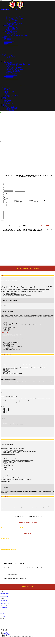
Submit (3, 220)
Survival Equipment (3, 601)
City (45, 200)
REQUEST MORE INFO (27, 586)
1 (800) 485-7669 (7, 634)
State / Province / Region (18, 201)
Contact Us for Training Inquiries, (22, 268)
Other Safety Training (4, 596)
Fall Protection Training (4, 593)
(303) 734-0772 (5, 632)
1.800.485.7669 (32, 178)
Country (21, 202)
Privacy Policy (2, 616)
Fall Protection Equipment (4, 600)
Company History (3, 607)
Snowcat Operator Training (5, 594)
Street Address (16, 200)
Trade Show (9, 205)
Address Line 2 (31, 200)
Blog (1, 610)
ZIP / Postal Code (35, 201)
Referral (8, 206)
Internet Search (9, 204)
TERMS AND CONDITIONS (27, 636)
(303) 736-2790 (7, 633)
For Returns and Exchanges (5, 603)
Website (8, 209)
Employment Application (4, 614)
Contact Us (2, 613)
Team (1, 609)
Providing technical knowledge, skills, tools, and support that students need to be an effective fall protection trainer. (20, 551)
